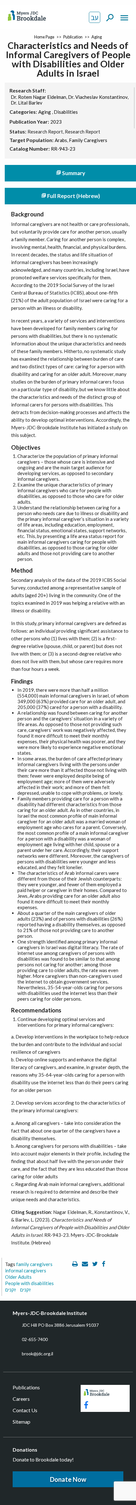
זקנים (10, 1289)
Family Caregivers (88, 140)
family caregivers (34, 1264)
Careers (21, 1399)
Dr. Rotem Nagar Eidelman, (39, 97)
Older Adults (18, 1277)
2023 (56, 122)
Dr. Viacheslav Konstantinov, (98, 97)
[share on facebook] (103, 1264)
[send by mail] (85, 1264)
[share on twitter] (95, 1264)
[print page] (75, 1264)
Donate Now (68, 1479)
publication (73, 36)
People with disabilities (29, 1283)
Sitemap (21, 1422)
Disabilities (66, 112)
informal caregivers (25, 1270)
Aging (96, 36)
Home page (44, 36)
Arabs (61, 140)
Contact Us (25, 1410)
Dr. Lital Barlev (26, 103)
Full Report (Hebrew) (70, 196)
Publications (26, 1387)
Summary (70, 173)
